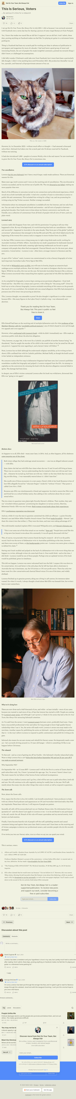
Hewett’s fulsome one (64, 526)
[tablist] (10, 936)
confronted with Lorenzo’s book (25, 333)
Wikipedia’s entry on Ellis (21, 265)
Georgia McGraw (10, 980)
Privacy (36, 1085)
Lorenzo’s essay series (12, 715)
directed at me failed (57, 184)
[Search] (72, 1008)
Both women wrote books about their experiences (50, 506)
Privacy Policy (53, 1064)
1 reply (9, 973)
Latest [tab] (9, 1008)
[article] (38, 1018)
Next (68, 922)
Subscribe (62, 3)
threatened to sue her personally (25, 877)
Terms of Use (47, 1062)
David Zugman (9, 955)
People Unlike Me (9, 1013)
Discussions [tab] (16, 1008)
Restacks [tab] (15, 936)
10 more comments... (7, 998)
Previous (9, 922)
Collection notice (50, 1085)
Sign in (70, 3)
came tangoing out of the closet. (13, 456)
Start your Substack (33, 1090)
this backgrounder (33, 543)
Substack (28, 1095)
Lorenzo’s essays (34, 722)
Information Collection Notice (37, 1064)
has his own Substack (16, 174)
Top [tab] (4, 1008)
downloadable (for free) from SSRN (39, 861)
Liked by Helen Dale (12, 957)
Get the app (48, 1090)
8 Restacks (25, 908)
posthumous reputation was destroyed (20, 511)
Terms (42, 1085)
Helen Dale (9, 16)
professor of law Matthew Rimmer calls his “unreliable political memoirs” (37, 324)
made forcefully (56, 518)
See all (5, 1052)
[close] (57, 1027)
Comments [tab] (6, 936)
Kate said (49, 530)
